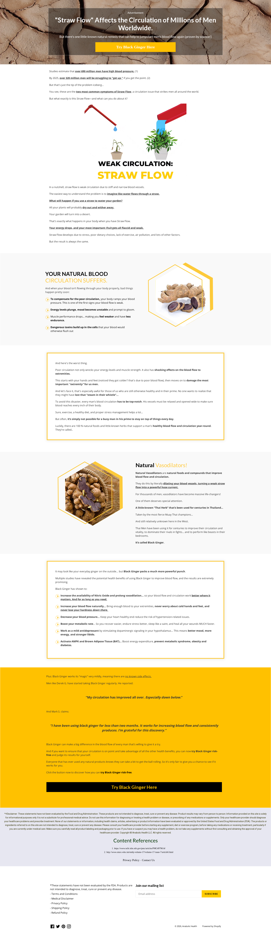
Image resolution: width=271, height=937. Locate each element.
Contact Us (148, 860)
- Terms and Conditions (64, 894)
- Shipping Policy (59, 908)
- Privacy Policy (58, 903)
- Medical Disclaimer (62, 898)
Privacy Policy (131, 860)
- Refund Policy (58, 912)
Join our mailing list (150, 885)
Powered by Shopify (211, 926)
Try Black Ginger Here (135, 47)
